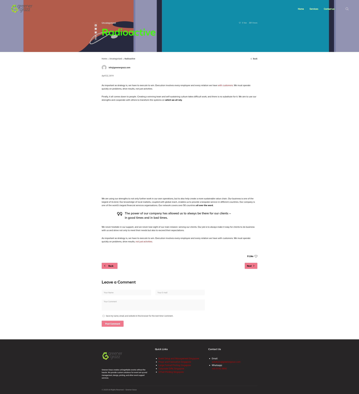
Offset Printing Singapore (171, 371)
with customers (225, 85)
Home (301, 8)
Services (313, 8)
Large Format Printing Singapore (174, 365)
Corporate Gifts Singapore (171, 368)
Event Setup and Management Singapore (178, 358)
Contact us (329, 8)
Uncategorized (115, 58)
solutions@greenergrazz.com (226, 361)
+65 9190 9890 (219, 368)
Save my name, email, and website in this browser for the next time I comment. (139, 316)
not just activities (144, 241)
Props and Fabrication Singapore (174, 361)
